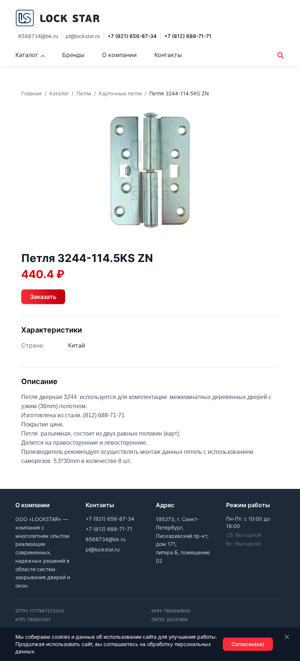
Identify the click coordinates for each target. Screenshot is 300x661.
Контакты (168, 54)
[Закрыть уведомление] (286, 636)
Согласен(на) (248, 644)
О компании (119, 54)
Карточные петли (120, 93)
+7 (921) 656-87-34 (110, 519)
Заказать (43, 296)
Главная (31, 93)
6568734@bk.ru (38, 36)
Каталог (26, 54)
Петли (83, 93)
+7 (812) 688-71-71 (109, 529)
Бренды (73, 54)
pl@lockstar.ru (83, 36)
